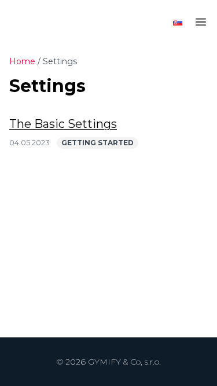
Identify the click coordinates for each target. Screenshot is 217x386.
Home (22, 61)
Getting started (97, 142)
